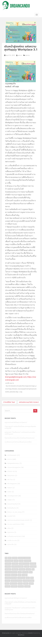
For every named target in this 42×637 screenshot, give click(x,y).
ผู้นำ (19, 575)
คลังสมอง (8, 569)
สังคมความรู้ (13, 583)
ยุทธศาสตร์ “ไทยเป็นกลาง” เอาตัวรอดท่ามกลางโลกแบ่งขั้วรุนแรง (20, 433)
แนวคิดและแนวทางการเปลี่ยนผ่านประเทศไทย (18, 442)
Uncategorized (12, 496)
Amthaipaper (12, 455)
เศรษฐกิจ (27, 586)
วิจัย (32, 578)
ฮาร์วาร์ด (7, 586)
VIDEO (9, 500)
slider (9, 492)
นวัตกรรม (25, 572)
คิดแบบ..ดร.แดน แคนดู (14, 512)
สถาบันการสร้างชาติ (16, 581)
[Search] (35, 410)
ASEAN (15, 558)
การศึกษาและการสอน (17, 566)
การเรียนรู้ (33, 566)
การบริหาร (15, 564)
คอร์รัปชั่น (22, 569)
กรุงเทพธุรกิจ (9, 561)
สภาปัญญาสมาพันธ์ (28, 581)
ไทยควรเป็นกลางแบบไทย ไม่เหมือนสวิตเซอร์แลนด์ (19, 438)
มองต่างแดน (21, 578)
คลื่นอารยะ (15, 569)
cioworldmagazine (13, 467)
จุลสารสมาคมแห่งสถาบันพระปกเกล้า (18, 520)
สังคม (6, 583)
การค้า (21, 561)
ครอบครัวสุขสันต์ (12, 504)
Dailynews (11, 475)
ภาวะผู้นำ (24, 575)
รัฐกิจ (27, 578)
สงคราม (7, 581)
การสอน (27, 566)
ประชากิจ (7, 575)
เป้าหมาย (20, 586)
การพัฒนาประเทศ (24, 564)
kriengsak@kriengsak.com (16, 377)
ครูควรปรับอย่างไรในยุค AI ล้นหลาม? (16, 422)
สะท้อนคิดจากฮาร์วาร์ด (14, 536)
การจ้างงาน (27, 561)
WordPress (21, 635)
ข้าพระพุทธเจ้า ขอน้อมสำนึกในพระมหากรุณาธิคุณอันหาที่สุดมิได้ (20, 427)
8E (6, 558)
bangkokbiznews (13, 463)
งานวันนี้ (9, 516)
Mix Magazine (12, 484)
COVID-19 (10, 471)
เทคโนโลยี (14, 586)
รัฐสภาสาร (10, 532)
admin (20, 55)
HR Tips (10, 480)
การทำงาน (8, 564)
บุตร (31, 572)
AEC (10, 558)
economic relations (24, 558)
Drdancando (5, 633)
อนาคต (20, 583)
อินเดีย (31, 583)
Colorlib (30, 633)
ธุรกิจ (19, 572)
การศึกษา (7, 566)
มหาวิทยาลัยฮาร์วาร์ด (10, 578)
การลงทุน (32, 564)
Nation (9, 488)
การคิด (16, 561)
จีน (33, 569)
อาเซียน (26, 583)
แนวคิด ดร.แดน (12, 540)
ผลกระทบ (14, 575)
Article (27, 55)
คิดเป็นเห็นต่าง (11, 508)
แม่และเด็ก (10, 544)
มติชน (9, 528)
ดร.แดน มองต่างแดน (13, 524)
